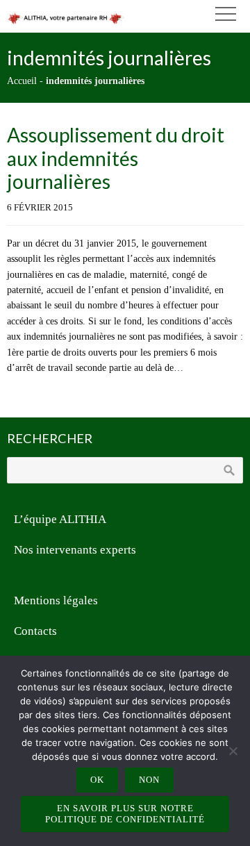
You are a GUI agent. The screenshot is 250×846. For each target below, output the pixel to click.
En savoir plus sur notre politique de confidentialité (125, 813)
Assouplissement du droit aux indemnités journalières (115, 158)
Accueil (22, 81)
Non (149, 779)
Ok (97, 779)
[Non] (233, 751)
